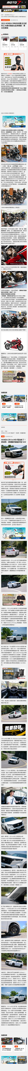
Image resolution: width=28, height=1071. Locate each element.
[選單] (25, 2)
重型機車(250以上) (9, 15)
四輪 (6, 431)
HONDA (10, 73)
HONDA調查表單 (8, 92)
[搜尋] (22, 2)
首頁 (2, 15)
